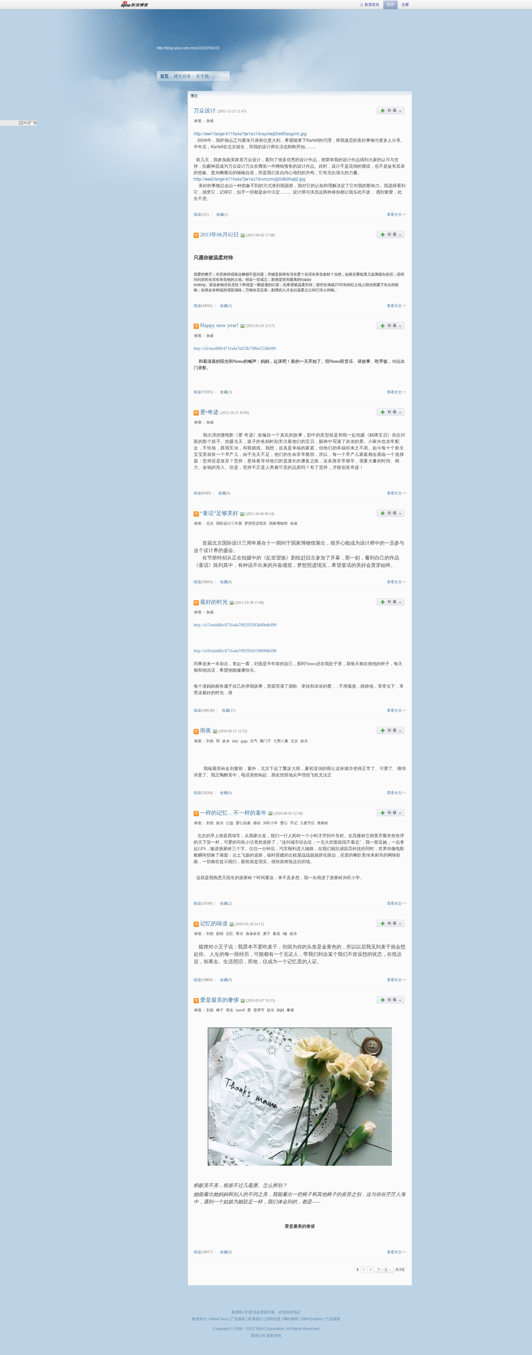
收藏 (220, 214)
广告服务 (238, 1319)
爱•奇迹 (209, 412)
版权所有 (274, 1335)
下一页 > (384, 1269)
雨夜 (205, 730)
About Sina (218, 1319)
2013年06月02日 (219, 234)
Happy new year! (219, 325)
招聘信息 (273, 1319)
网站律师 (290, 1319)
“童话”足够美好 (219, 513)
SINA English (312, 1319)
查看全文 (394, 214)
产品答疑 (332, 1319)
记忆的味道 (214, 923)
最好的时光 (214, 602)
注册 (405, 4)
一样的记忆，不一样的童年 (233, 813)
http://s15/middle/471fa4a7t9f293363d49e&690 (235, 625)
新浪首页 (372, 4)
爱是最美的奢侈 (219, 1000)
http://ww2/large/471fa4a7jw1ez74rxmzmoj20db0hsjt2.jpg (249, 179)
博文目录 (182, 76)
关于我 (202, 76)
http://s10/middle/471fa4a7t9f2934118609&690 (235, 651)
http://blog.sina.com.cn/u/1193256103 (188, 48)
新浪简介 (199, 1319)
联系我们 (255, 1319)
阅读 (197, 214)
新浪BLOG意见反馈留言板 (253, 1312)
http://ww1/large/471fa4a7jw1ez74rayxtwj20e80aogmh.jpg (250, 133)
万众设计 (205, 111)
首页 (164, 76)
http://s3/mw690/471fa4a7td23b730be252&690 (235, 348)
